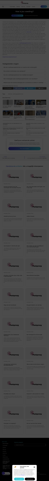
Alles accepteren (19, 479)
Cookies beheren (30, 479)
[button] (34, 467)
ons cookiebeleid (22, 475)
